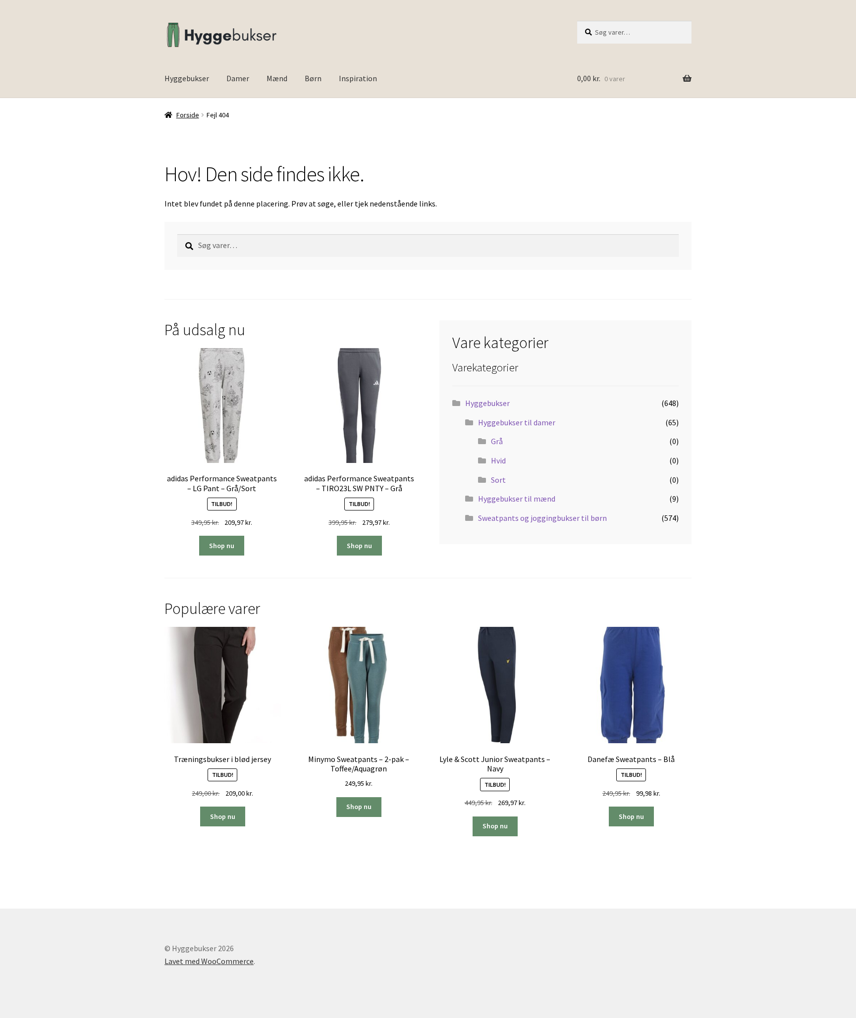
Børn (313, 78)
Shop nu (221, 545)
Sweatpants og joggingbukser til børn (542, 518)
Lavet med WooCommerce (209, 961)
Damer (237, 78)
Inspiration (358, 78)
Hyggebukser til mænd (516, 499)
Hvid (498, 460)
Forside (187, 114)
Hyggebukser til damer (516, 422)
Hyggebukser (186, 78)
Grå (497, 441)
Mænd (277, 78)
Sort (498, 480)
